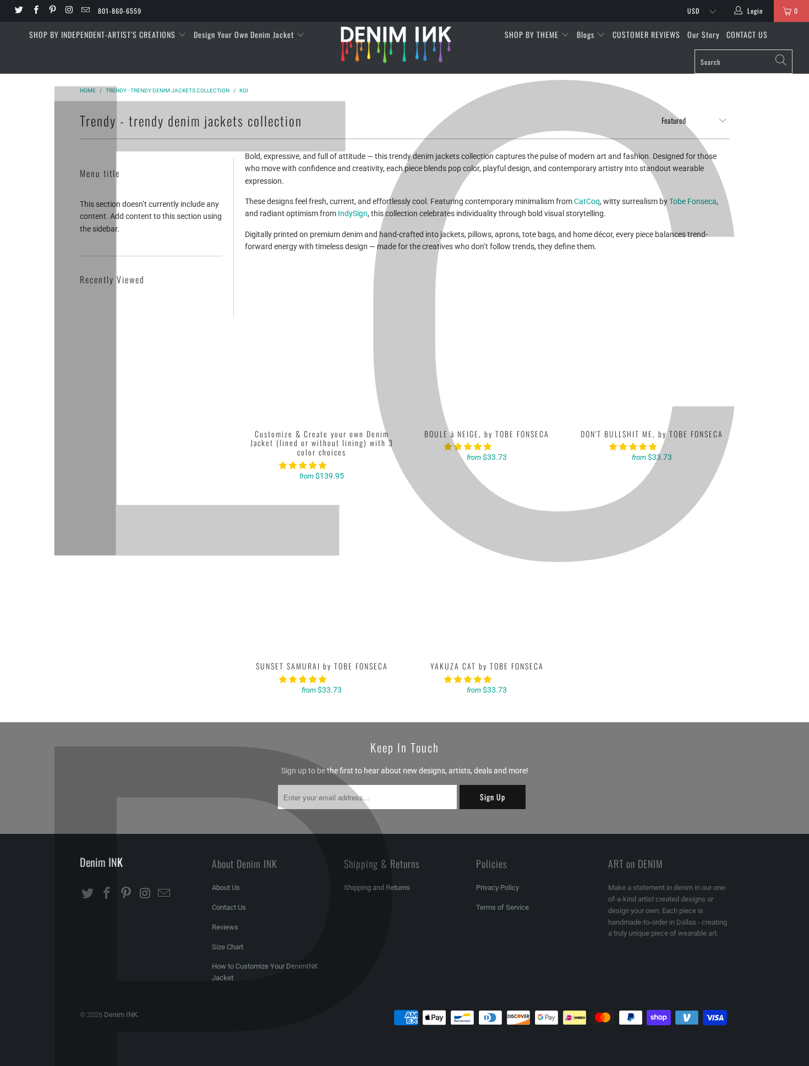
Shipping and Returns (377, 887)
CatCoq (587, 201)
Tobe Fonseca (693, 201)
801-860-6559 (119, 10)
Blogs (587, 34)
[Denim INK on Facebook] (35, 11)
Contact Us (229, 907)
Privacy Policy (497, 887)
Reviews (225, 927)
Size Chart (227, 947)
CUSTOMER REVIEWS (646, 34)
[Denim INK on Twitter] (18, 11)
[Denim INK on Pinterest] (52, 11)
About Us (226, 887)
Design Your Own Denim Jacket (245, 34)
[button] (302, 465)
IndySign (353, 213)
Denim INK (121, 1014)
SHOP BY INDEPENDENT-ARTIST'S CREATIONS (103, 34)
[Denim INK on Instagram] (68, 11)
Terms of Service (502, 907)
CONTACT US (747, 34)
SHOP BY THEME (533, 34)
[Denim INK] (404, 44)
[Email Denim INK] (85, 11)
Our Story (703, 34)
